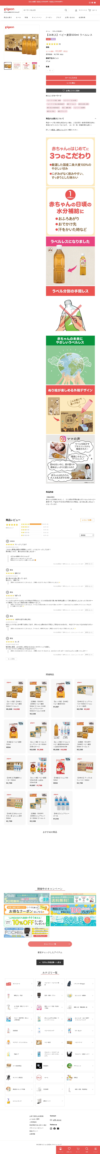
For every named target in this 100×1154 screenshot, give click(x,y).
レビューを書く (87, 520)
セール (18, 17)
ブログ (58, 17)
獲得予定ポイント (52, 58)
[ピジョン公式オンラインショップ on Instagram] (51, 1128)
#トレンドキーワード (53, 96)
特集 (26, 17)
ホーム (48, 31)
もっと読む (11, 659)
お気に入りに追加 (73, 91)
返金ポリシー (33, 1131)
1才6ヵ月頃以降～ (57, 31)
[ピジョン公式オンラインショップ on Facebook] (55, 1128)
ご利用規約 (33, 1122)
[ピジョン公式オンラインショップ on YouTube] (58, 1128)
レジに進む (71, 83)
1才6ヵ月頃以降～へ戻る (51, 962)
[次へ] (38, 66)
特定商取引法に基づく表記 (37, 1125)
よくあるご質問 (34, 1119)
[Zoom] (21, 42)
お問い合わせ (70, 17)
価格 (47, 47)
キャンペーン (37, 17)
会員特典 (82, 17)
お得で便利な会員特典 (36, 1116)
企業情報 (32, 1134)
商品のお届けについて (55, 118)
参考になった (89, 563)
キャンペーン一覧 (50, 944)
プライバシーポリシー (36, 1128)
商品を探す (8, 17)
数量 (47, 67)
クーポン (49, 17)
